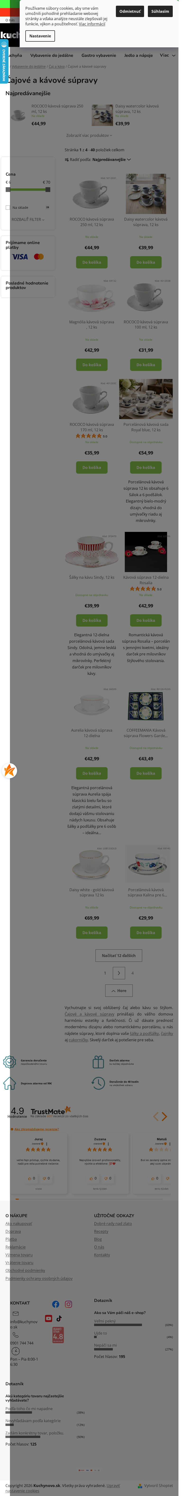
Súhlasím (160, 11)
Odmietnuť (130, 11)
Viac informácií (92, 24)
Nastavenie (40, 36)
